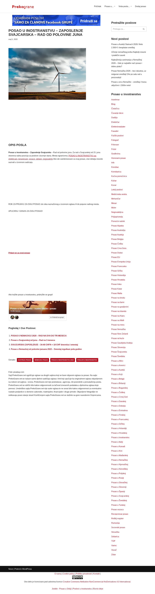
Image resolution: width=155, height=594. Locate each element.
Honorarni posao (118, 158)
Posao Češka (117, 244)
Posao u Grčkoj (117, 424)
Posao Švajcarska (119, 352)
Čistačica (115, 109)
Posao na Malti (117, 320)
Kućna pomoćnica (119, 176)
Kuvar (113, 185)
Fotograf (114, 140)
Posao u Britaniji (118, 383)
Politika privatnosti (84, 574)
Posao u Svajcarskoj (120, 496)
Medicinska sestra (119, 194)
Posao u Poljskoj (118, 473)
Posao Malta (116, 293)
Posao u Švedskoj (119, 500)
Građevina (115, 154)
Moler (113, 208)
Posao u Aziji (117, 374)
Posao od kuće (117, 338)
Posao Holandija (118, 275)
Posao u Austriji (118, 370)
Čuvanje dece (117, 113)
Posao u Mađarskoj (119, 455)
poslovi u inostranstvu (87, 360)
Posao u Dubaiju (118, 406)
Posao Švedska (118, 356)
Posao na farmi (117, 302)
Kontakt (96, 574)
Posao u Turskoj (118, 505)
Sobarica (115, 536)
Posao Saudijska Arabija (121, 343)
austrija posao (24, 360)
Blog (113, 104)
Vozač (114, 550)
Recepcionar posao (119, 514)
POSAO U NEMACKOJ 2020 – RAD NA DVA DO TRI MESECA (39, 336)
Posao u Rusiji (117, 478)
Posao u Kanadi (118, 446)
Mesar (114, 203)
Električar (115, 122)
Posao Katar (116, 289)
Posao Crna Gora (118, 248)
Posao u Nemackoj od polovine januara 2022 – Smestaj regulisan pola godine (46, 349)
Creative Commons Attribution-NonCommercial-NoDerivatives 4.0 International (96, 582)
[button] (114, 6)
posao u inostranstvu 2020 (62, 360)
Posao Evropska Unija (121, 262)
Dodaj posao (140, 6)
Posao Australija (118, 230)
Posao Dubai (117, 253)
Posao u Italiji (117, 442)
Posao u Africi (117, 361)
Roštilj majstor (117, 518)
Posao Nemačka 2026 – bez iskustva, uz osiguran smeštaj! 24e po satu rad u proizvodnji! (128, 74)
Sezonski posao (118, 527)
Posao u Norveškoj (119, 469)
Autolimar (115, 100)
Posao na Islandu (118, 311)
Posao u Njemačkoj (119, 464)
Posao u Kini (116, 451)
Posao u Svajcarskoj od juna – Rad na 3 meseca (33, 340)
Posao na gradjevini (119, 307)
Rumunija (115, 523)
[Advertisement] (56, 125)
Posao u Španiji (118, 491)
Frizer (113, 149)
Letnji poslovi (117, 190)
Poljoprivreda (117, 217)
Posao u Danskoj (118, 401)
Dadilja (114, 118)
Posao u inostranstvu (120, 437)
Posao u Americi (118, 365)
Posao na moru (117, 325)
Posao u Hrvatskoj (119, 433)
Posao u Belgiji (117, 379)
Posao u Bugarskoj (119, 388)
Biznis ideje (98, 589)
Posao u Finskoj (118, 415)
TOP (113, 541)
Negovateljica (117, 212)
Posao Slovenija (118, 347)
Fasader (114, 131)
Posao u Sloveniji (118, 487)
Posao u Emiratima (119, 410)
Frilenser (115, 145)
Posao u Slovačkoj (119, 482)
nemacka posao (41, 360)
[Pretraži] (144, 29)
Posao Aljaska (117, 226)
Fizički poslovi (117, 136)
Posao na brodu (118, 298)
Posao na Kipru (118, 316)
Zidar (113, 555)
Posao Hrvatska (118, 280)
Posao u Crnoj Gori (119, 397)
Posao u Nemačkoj (119, 460)
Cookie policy (68, 574)
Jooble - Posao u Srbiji (61, 589)
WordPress (27, 569)
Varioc (114, 545)
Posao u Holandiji (119, 428)
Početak (97, 6)
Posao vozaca (117, 509)
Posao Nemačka (118, 329)
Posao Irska (116, 284)
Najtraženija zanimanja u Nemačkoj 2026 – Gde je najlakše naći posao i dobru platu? (126, 63)
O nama (57, 574)
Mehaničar (115, 199)
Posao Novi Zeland (119, 334)
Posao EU (115, 257)
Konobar (115, 167)
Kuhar (113, 181)
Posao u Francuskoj (119, 419)
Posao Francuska (118, 266)
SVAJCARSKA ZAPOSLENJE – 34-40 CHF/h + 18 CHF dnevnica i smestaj (44, 345)
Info (112, 163)
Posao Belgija (117, 239)
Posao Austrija (117, 235)
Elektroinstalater (118, 127)
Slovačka (115, 532)
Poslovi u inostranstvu (82, 589)
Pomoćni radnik (118, 221)
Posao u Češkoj (118, 392)
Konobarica (116, 172)
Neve (10, 569)
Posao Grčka (116, 271)
